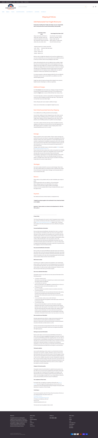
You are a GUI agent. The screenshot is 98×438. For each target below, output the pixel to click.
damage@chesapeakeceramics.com (41, 148)
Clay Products (29, 11)
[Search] (85, 7)
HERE (58, 147)
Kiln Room (37, 11)
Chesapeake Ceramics (38, 396)
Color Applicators (20, 11)
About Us (3, 2)
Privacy (22, 2)
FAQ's (14, 2)
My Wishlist (43, 11)
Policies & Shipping (9, 2)
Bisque (7, 11)
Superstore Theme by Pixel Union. (14, 434)
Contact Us (18, 2)
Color (12, 11)
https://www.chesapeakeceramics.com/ (43, 222)
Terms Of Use (26, 2)
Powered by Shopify (22, 434)
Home (3, 11)
